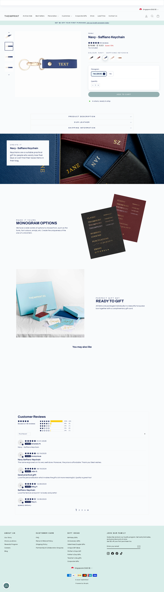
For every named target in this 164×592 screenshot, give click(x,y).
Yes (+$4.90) (97, 74)
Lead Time (101, 16)
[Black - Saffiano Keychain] (91, 58)
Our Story (8, 537)
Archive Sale (27, 16)
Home (90, 33)
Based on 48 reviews (26, 424)
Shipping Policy (41, 544)
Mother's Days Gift (74, 551)
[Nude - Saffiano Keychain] (112, 58)
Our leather (82, 122)
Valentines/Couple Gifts (76, 544)
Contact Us (113, 16)
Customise (66, 16)
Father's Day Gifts (74, 554)
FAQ (37, 537)
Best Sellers (40, 16)
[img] (30, 441)
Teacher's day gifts (74, 558)
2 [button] (79, 510)
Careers (7, 548)
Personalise (52, 16)
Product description (82, 116)
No (110, 74)
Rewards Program (11, 544)
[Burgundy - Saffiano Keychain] (98, 58)
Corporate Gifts (81, 16)
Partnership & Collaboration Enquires (49, 548)
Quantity (94, 81)
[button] (94, 43)
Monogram (95, 69)
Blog (6, 551)
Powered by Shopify (82, 583)
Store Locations (10, 541)
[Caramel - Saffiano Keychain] (119, 58)
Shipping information (82, 128)
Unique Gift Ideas (73, 548)
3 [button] (82, 510)
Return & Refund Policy (44, 541)
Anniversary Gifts (73, 541)
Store (92, 16)
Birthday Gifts (72, 537)
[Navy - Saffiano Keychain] (105, 58)
